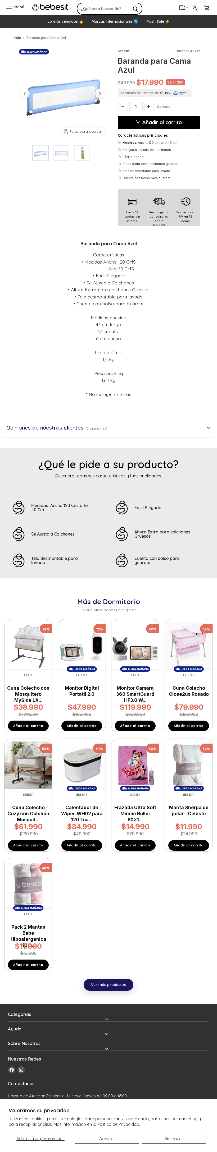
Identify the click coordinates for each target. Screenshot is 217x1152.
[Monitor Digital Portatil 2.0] (82, 645)
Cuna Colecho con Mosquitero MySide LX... (28, 694)
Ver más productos (108, 984)
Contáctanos (21, 1083)
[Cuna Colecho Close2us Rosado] (189, 645)
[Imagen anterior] (25, 94)
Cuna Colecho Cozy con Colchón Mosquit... (28, 813)
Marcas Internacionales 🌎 (115, 21)
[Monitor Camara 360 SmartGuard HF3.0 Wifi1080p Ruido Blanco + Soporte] (135, 645)
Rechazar (173, 1138)
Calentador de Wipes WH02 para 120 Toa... (82, 813)
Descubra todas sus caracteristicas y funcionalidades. (108, 475)
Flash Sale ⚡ (158, 21)
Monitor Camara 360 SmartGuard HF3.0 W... (135, 694)
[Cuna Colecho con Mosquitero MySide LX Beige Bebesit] (28, 645)
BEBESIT (189, 675)
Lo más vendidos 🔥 (65, 21)
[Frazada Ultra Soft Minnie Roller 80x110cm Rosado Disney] (135, 764)
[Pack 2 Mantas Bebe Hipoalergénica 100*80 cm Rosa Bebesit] (28, 884)
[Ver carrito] (206, 7)
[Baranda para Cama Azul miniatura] (40, 153)
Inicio (17, 38)
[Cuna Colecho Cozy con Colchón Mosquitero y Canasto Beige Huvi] (28, 764)
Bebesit (124, 51)
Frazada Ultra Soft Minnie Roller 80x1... (135, 813)
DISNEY (135, 794)
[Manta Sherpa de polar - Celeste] (189, 764)
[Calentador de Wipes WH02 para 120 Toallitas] (82, 764)
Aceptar (107, 1138)
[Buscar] (135, 9)
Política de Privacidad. (118, 1124)
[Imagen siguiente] (100, 94)
